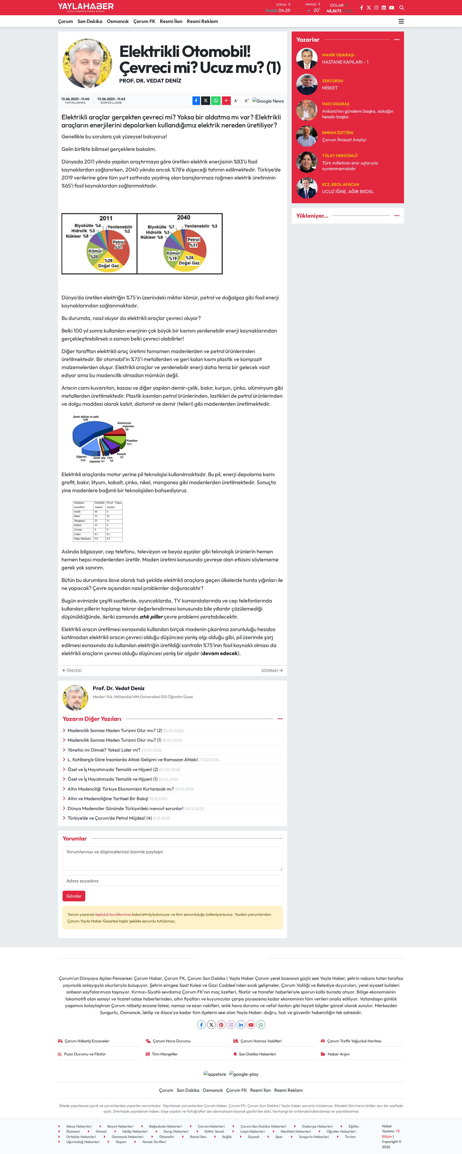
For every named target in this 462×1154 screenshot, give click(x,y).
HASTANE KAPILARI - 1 (345, 62)
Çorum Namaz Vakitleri (261, 1040)
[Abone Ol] (268, 100)
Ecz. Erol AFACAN (340, 184)
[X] (211, 1024)
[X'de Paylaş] (205, 100)
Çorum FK (144, 21)
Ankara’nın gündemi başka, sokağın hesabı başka (357, 113)
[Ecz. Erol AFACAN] (307, 187)
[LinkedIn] (241, 1024)
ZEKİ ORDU (332, 80)
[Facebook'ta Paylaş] (196, 100)
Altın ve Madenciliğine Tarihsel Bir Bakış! (108, 798)
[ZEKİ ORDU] (307, 84)
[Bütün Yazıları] (280, 719)
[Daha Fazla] (226, 100)
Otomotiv (166, 1137)
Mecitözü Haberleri (295, 1131)
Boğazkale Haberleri (165, 1126)
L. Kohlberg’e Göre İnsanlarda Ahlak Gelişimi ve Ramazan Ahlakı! (133, 759)
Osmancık (118, 21)
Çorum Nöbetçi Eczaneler (87, 1040)
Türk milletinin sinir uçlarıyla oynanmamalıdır (350, 165)
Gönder (74, 896)
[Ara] (401, 7)
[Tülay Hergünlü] (307, 161)
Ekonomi (73, 1131)
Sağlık (226, 1137)
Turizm (350, 1137)
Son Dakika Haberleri (257, 1054)
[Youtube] (251, 1024)
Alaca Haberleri (78, 1126)
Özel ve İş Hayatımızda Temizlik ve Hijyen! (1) (113, 779)
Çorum (65, 21)
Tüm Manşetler (165, 1054)
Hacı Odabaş (335, 103)
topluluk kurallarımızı (113, 914)
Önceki (74, 670)
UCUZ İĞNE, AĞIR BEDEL (348, 191)
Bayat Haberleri (120, 1126)
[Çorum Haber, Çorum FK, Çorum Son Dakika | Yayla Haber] (86, 8)
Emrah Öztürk (337, 132)
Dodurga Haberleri (317, 1126)
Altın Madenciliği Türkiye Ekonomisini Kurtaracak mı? (121, 789)
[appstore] (214, 1073)
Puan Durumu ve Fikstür (85, 1054)
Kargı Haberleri (175, 1131)
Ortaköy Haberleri (81, 1137)
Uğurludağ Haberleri (82, 1142)
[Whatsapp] (260, 1024)
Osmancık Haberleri (127, 1137)
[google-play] (244, 1073)
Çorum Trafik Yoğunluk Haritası (354, 1040)
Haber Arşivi (338, 1054)
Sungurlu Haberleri (313, 1137)
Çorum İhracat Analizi (344, 139)
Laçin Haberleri (252, 1131)
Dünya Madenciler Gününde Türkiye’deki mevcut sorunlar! (126, 808)
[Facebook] (201, 1024)
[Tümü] (396, 39)
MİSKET (330, 88)
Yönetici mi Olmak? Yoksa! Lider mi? (104, 750)
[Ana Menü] (401, 21)
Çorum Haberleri (211, 1126)
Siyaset (253, 1137)
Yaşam (120, 1142)
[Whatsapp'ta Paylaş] (216, 100)
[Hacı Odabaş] (307, 109)
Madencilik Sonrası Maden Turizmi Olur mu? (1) (115, 740)
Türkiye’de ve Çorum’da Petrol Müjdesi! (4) (110, 818)
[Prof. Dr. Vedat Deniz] (88, 62)
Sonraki (270, 670)
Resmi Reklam (202, 21)
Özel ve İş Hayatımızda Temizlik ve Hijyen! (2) (113, 769)
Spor (279, 1137)
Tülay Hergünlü (339, 155)
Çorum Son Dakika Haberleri (263, 1126)
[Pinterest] (221, 1024)
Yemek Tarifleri (153, 1142)
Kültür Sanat (214, 1131)
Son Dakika (90, 21)
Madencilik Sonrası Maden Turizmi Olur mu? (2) (115, 730)
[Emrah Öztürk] (307, 135)
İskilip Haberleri (135, 1131)
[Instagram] (231, 1024)
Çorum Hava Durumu (172, 1040)
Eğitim (353, 1126)
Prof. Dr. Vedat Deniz (150, 80)
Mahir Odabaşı (338, 54)
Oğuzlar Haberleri (341, 1131)
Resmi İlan (171, 21)
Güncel (100, 1131)
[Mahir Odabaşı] (307, 58)
